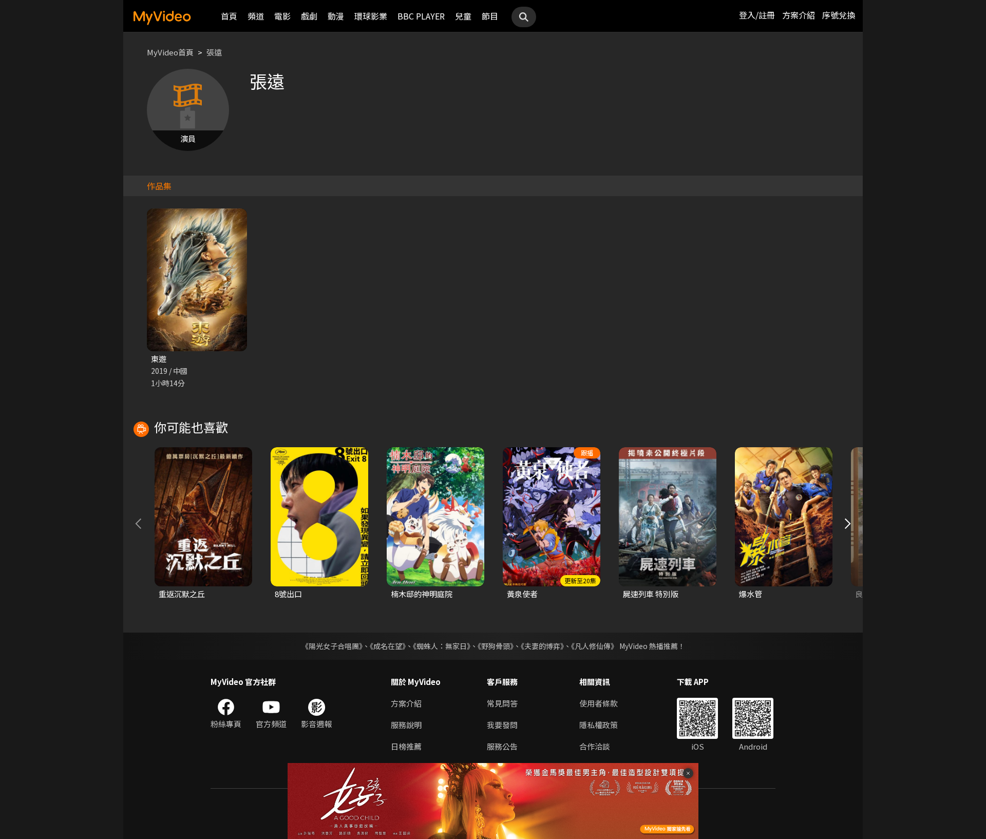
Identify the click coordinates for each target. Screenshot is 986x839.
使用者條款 (598, 703)
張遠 (214, 52)
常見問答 (502, 703)
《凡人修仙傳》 (594, 646)
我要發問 (502, 724)
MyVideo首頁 (170, 52)
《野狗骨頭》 (496, 646)
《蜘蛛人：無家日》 (441, 646)
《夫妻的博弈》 (542, 646)
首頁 (229, 16)
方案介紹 (798, 15)
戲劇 (309, 16)
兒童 (463, 16)
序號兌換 (838, 15)
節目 (490, 16)
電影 (282, 16)
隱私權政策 (598, 724)
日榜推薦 (406, 746)
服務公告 (502, 746)
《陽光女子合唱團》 (332, 646)
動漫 (336, 16)
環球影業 (370, 16)
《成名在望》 (388, 646)
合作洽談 (594, 746)
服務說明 (406, 724)
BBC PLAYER (421, 16)
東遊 (158, 358)
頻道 (256, 16)
